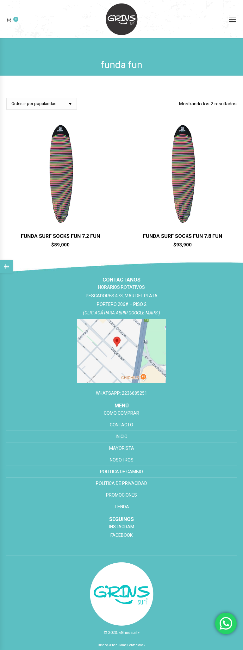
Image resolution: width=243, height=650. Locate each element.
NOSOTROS (122, 459)
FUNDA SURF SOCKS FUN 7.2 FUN (60, 236)
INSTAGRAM (121, 526)
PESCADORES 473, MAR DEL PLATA (122, 295)
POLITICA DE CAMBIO (121, 471)
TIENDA (121, 506)
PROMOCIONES (121, 495)
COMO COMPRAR (121, 413)
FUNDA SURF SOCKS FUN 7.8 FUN (182, 236)
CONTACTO (121, 424)
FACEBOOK (121, 535)
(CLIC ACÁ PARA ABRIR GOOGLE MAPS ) (121, 312)
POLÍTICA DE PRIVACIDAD (121, 483)
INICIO (122, 436)
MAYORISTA (121, 448)
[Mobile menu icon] (232, 19)
